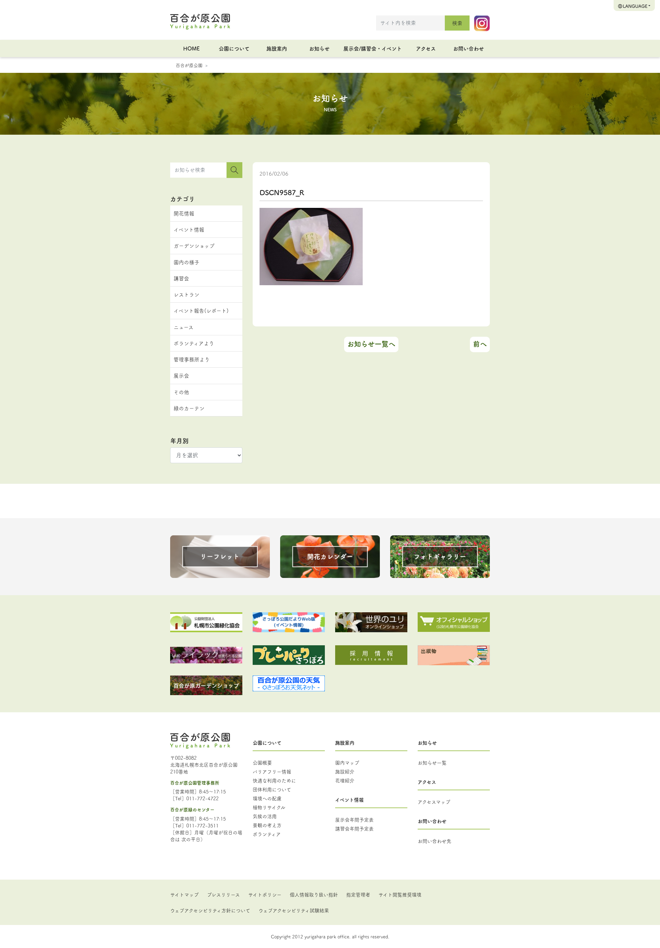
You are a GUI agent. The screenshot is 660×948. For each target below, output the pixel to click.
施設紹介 (344, 771)
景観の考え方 (267, 825)
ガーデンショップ (194, 245)
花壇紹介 (344, 780)
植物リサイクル (269, 807)
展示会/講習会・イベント (372, 48)
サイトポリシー (265, 894)
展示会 (181, 375)
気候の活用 (265, 816)
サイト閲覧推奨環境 (399, 894)
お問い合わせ (468, 48)
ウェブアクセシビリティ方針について (210, 910)
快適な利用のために (274, 780)
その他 (181, 391)
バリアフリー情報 (272, 771)
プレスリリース (223, 894)
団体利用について (272, 789)
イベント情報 (189, 229)
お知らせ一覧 (432, 762)
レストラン (186, 294)
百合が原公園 (189, 65)
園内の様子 (186, 262)
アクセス (426, 48)
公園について (234, 48)
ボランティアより (194, 343)
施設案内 (276, 48)
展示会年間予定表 (354, 819)
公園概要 (262, 762)
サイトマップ (184, 894)
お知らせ (319, 48)
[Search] (234, 170)
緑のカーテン (189, 408)
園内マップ (347, 762)
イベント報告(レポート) (201, 310)
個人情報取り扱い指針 (314, 894)
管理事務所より (192, 359)
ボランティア (267, 833)
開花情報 (184, 213)
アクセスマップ (434, 801)
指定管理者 (358, 894)
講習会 (181, 278)
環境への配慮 (267, 798)
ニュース (184, 327)
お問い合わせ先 (434, 840)
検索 (457, 22)
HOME (191, 48)
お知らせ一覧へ (371, 344)
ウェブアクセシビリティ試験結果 (293, 910)
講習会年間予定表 (354, 828)
